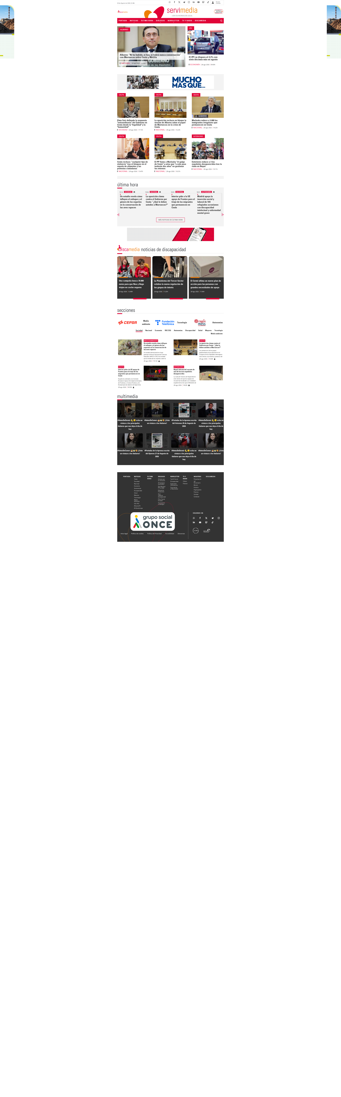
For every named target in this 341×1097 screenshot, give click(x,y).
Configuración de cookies (200, 548)
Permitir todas (199, 543)
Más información (135, 551)
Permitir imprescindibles (200, 553)
